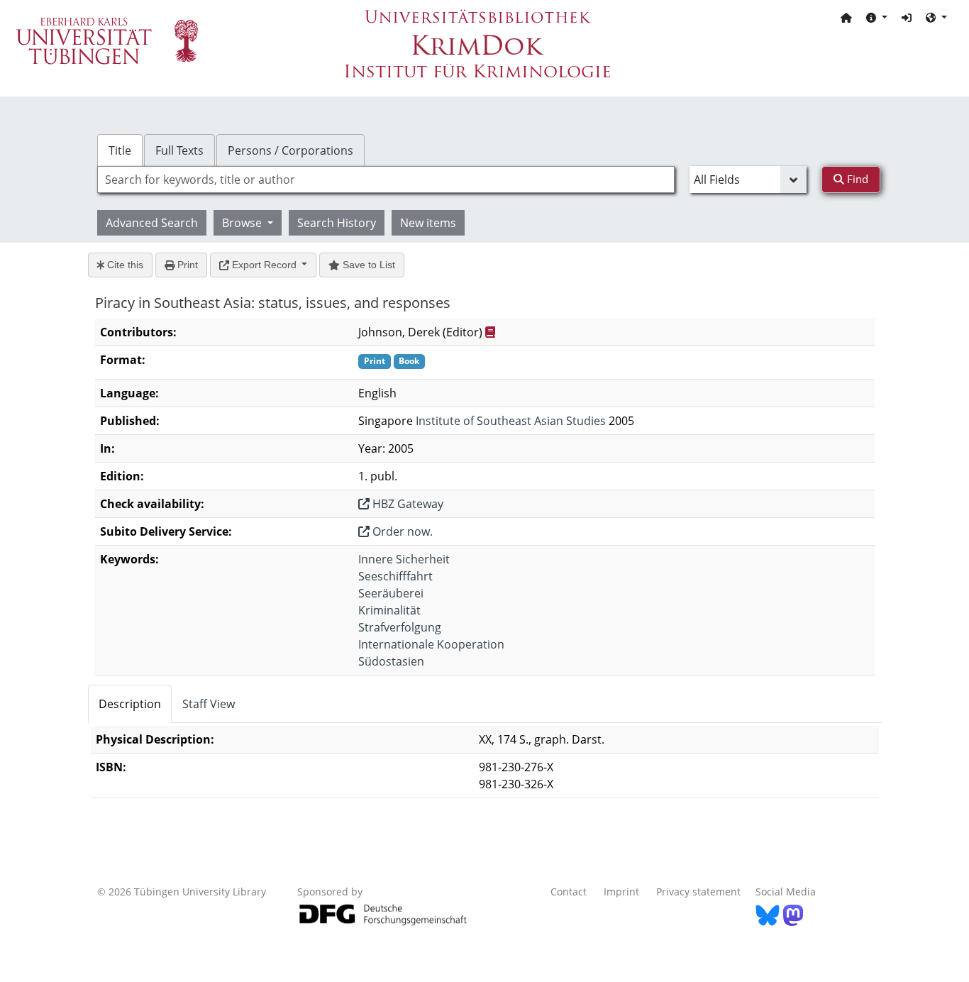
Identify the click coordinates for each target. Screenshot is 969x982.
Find (856, 179)
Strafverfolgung (399, 627)
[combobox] (386, 179)
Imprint (621, 891)
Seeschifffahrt (395, 576)
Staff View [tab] (208, 704)
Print (186, 264)
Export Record (264, 264)
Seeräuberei (390, 593)
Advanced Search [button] (152, 223)
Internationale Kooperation (431, 644)
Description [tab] (130, 704)
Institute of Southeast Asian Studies (511, 421)
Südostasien (391, 661)
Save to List (367, 264)
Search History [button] (336, 223)
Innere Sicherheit (404, 559)
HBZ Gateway (406, 504)
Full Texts (179, 150)
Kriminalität (389, 610)
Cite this (123, 264)
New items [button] (428, 223)
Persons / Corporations (290, 150)
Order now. (401, 531)
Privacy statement (698, 891)
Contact (568, 891)
